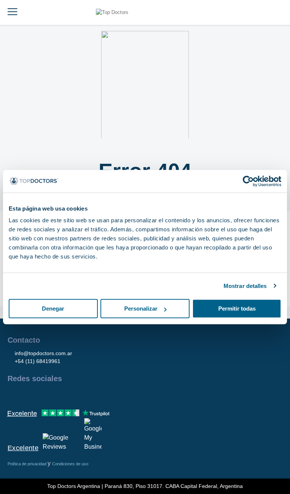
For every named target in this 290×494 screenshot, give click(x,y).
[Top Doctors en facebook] (13, 395)
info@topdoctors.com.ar (43, 353)
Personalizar (140, 308)
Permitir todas (237, 308)
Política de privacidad (28, 464)
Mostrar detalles (245, 286)
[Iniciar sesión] (275, 12)
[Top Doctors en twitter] (53, 395)
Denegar (53, 308)
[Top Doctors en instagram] (26, 395)
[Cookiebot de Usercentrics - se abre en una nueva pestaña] (248, 181)
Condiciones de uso (70, 464)
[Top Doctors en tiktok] (81, 395)
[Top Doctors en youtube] (67, 395)
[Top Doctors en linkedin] (40, 395)
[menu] (12, 12)
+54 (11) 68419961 (37, 361)
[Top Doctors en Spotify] (95, 395)
